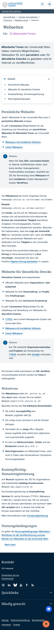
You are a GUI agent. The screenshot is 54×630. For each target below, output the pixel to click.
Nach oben (10, 544)
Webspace (14, 147)
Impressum (6, 624)
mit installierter (23, 142)
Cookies (16, 624)
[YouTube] (21, 585)
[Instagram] (3, 585)
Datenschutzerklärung (20, 620)
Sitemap (5, 620)
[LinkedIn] (9, 585)
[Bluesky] (15, 585)
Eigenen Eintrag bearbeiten (24, 261)
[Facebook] (26, 585)
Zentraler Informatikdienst (11, 11)
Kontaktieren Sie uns (10, 575)
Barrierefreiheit (38, 620)
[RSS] (32, 585)
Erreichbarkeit (8, 578)
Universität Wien (9, 17)
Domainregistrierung (37, 515)
